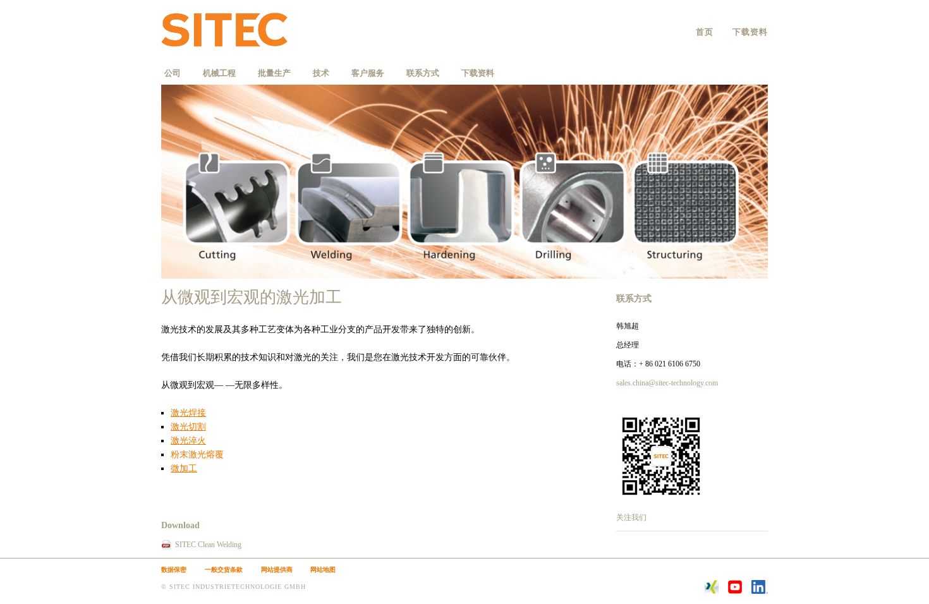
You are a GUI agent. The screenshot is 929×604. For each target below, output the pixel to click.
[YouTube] (735, 591)
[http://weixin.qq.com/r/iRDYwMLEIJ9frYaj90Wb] (661, 498)
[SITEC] (235, 31)
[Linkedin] (759, 591)
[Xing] (712, 591)
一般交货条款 (224, 569)
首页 (704, 32)
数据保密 (173, 569)
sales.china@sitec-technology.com (667, 382)
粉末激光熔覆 (197, 454)
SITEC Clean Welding (208, 544)
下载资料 (750, 32)
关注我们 (631, 517)
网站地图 (323, 569)
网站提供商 (277, 569)
